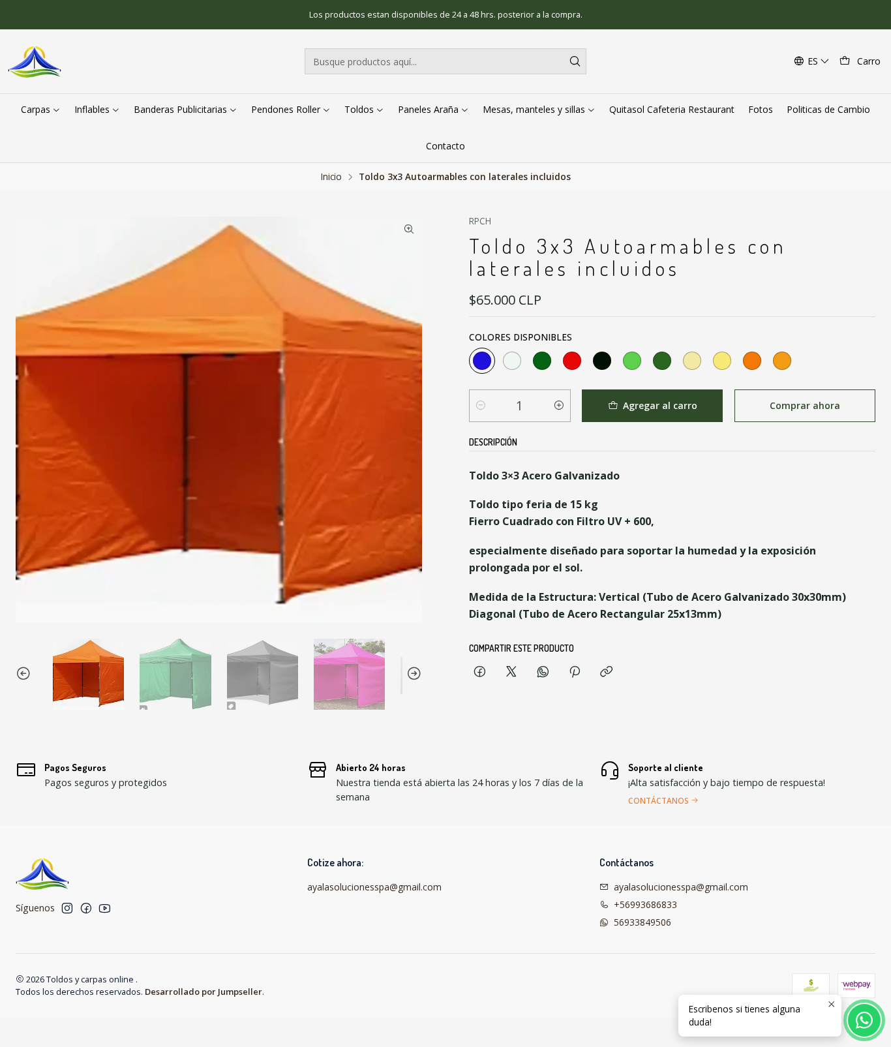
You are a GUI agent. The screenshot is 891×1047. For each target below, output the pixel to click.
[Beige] (692, 361)
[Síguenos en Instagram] (67, 908)
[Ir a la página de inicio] (35, 61)
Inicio (331, 176)
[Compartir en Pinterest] (575, 672)
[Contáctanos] (737, 782)
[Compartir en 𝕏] (511, 672)
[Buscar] (575, 61)
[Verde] (542, 361)
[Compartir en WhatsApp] (543, 672)
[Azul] (482, 361)
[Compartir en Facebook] (480, 672)
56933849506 (642, 922)
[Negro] (602, 361)
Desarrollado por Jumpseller (203, 991)
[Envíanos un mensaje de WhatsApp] (864, 1020)
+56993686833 (645, 904)
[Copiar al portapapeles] (606, 672)
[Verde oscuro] (662, 361)
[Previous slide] (25, 674)
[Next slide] (412, 674)
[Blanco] (512, 361)
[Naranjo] (782, 361)
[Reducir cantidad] (481, 405)
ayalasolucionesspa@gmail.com (374, 887)
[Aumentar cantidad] (559, 405)
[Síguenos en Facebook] (86, 908)
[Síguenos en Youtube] (104, 908)
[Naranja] (752, 361)
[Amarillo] (722, 361)
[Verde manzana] (632, 361)
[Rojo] (572, 361)
